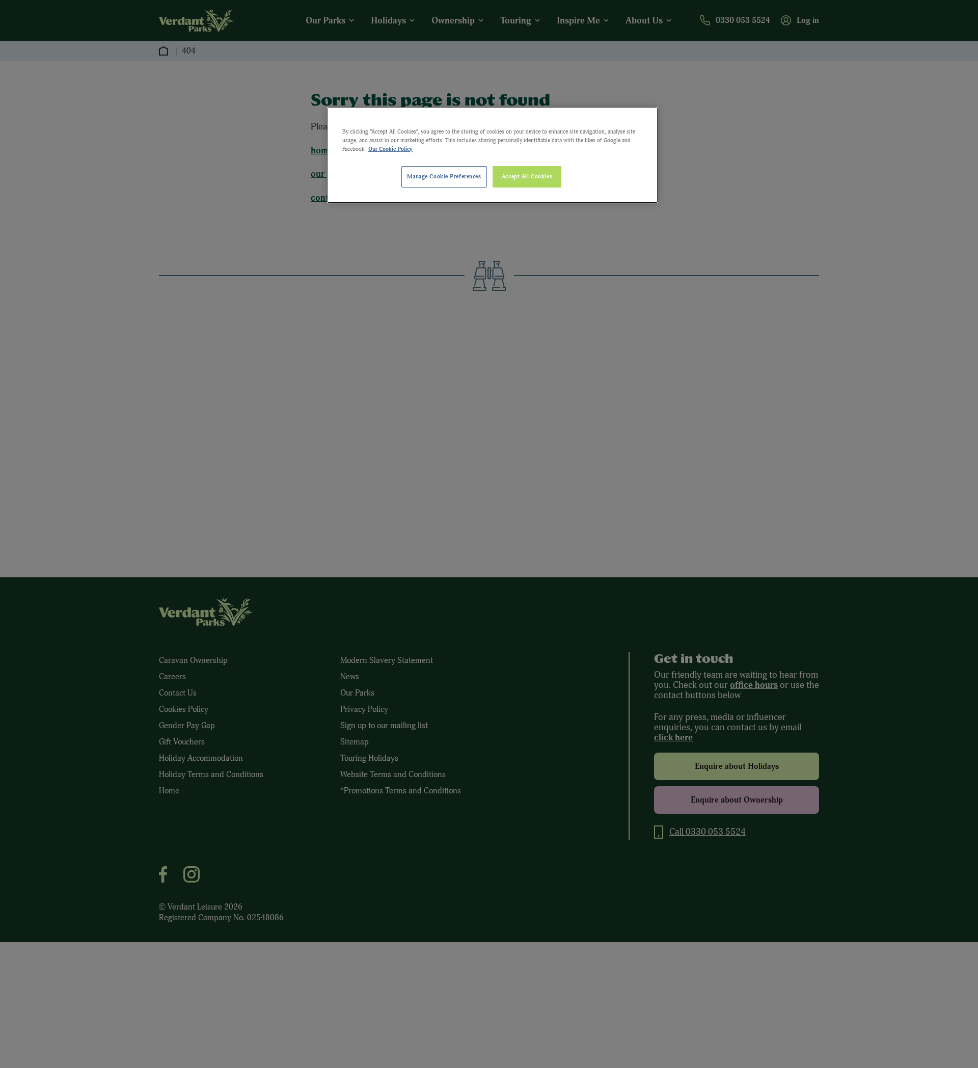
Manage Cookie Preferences (444, 176)
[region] (492, 155)
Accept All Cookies (527, 176)
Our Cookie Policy (390, 148)
